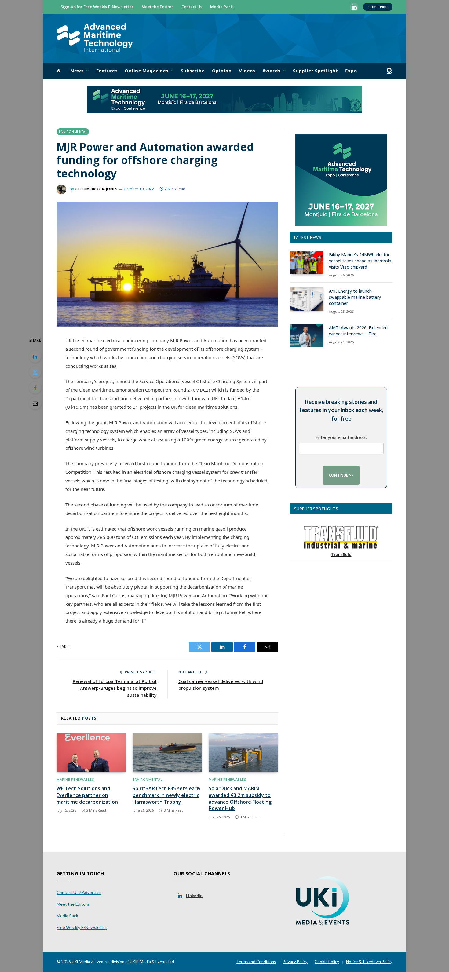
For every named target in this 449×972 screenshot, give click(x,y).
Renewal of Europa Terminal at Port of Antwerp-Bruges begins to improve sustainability (115, 688)
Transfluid (341, 554)
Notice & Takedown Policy (369, 961)
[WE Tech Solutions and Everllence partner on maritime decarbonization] (91, 752)
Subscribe (377, 7)
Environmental (73, 132)
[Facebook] (35, 388)
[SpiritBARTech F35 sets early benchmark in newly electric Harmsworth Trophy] (167, 752)
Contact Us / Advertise (79, 892)
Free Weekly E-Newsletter (82, 927)
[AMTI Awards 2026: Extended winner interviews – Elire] (306, 335)
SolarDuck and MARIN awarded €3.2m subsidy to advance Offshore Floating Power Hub (240, 798)
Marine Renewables (75, 779)
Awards (271, 71)
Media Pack (221, 6)
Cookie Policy (327, 961)
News (76, 71)
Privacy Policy (295, 961)
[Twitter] (35, 372)
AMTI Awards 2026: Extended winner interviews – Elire (358, 331)
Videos (247, 71)
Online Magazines (146, 71)
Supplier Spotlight (315, 71)
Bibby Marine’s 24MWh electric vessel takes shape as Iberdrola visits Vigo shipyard (360, 261)
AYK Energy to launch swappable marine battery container (355, 297)
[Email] (35, 403)
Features (107, 71)
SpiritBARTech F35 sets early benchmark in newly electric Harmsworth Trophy (167, 795)
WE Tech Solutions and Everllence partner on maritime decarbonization (87, 795)
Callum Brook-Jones (96, 189)
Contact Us (191, 6)
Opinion (222, 71)
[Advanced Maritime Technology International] (95, 38)
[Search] (388, 71)
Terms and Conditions (256, 961)
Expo (351, 71)
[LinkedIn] (35, 356)
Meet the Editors (157, 6)
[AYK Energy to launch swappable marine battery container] (306, 299)
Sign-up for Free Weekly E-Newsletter (96, 6)
